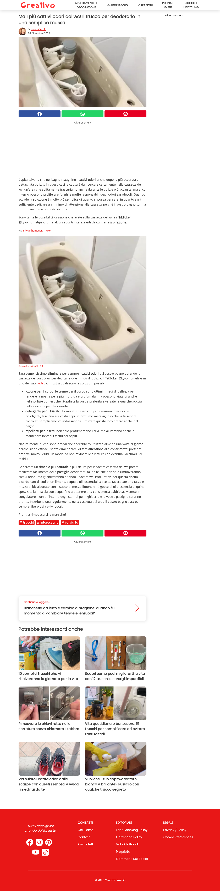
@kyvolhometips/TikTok (37, 230)
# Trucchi (26, 522)
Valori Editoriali (127, 844)
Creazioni (145, 5)
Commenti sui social (132, 859)
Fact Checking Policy (131, 830)
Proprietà (123, 851)
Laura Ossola (38, 29)
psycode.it (85, 844)
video (41, 383)
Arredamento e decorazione (86, 5)
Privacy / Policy (174, 830)
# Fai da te (70, 522)
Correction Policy (129, 837)
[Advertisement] (82, 149)
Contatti (84, 837)
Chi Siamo (85, 830)
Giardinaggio (117, 5)
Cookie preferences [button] (178, 837)
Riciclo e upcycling (191, 5)
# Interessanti (47, 522)
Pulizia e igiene (168, 5)
